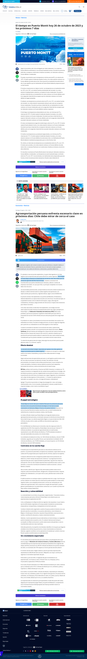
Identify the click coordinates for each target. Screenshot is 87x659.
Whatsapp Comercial (53, 651)
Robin (18, 32)
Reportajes (5, 641)
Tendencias (36, 11)
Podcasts (5, 11)
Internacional (17, 11)
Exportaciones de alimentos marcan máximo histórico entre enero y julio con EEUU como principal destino (49, 391)
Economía (24, 11)
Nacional (10, 11)
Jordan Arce (23, 219)
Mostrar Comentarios (40, 167)
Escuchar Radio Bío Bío (76, 1)
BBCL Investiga (48, 11)
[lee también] (26, 393)
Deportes (30, 11)
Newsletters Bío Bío (46, 1)
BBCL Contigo (56, 11)
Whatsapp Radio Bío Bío (78, 651)
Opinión (42, 11)
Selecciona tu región (9, 1)
